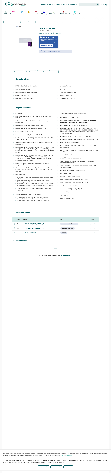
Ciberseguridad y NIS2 (74, 14)
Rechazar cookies (56, 467)
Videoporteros (13, 14)
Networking (44, 14)
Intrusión (29, 14)
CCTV (5, 14)
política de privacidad (68, 455)
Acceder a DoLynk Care (46, 45)
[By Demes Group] (15, 5)
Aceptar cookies (44, 467)
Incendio (36, 14)
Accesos (22, 14)
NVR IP (23, 22)
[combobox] (89, 4)
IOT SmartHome (53, 14)
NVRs (30, 22)
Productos (7, 22)
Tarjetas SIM (63, 13)
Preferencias (68, 467)
